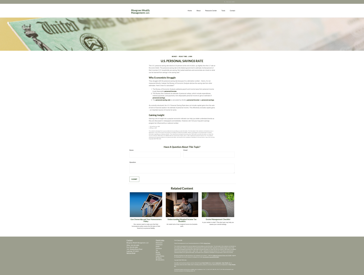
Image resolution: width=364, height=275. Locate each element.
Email (185, 150)
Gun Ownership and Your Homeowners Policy (146, 220)
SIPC (220, 263)
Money (158, 252)
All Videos (159, 258)
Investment (159, 245)
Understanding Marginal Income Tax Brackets (182, 220)
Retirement (159, 243)
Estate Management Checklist (218, 219)
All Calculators (160, 260)
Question (132, 162)
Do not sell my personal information (211, 257)
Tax (157, 250)
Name (131, 150)
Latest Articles (160, 256)
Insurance (159, 248)
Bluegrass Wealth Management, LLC (140, 11)
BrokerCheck (207, 243)
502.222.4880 (230, 2)
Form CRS (179, 240)
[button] (198, 11)
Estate (158, 246)
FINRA (217, 263)
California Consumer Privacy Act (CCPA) (222, 255)
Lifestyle (158, 254)
